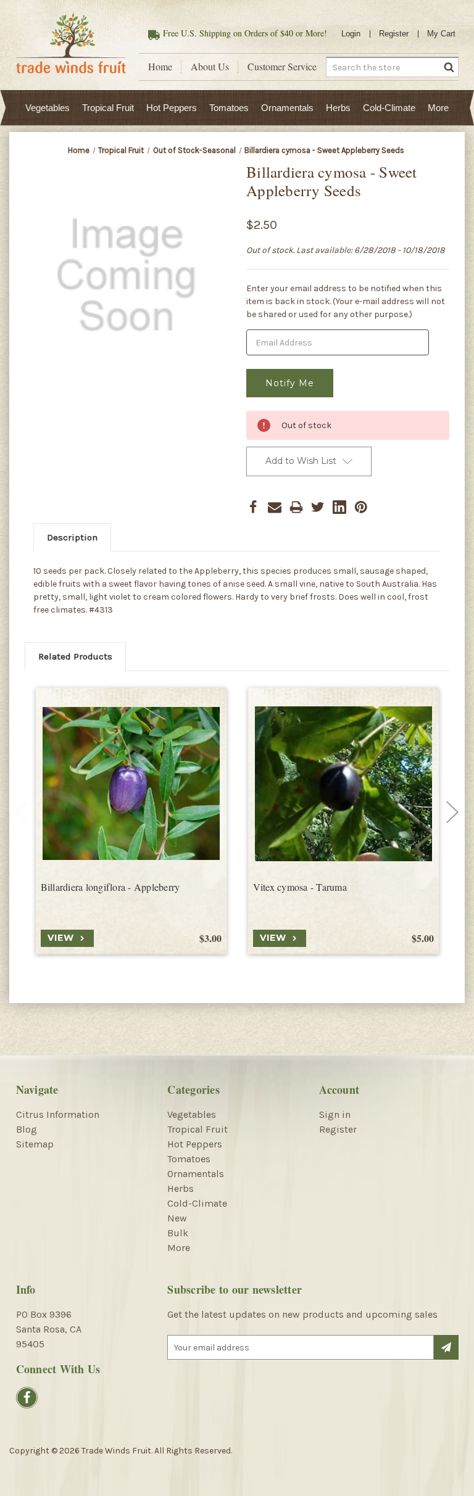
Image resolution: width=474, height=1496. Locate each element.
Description (72, 537)
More (438, 107)
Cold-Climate (389, 107)
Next (452, 812)
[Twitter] (318, 507)
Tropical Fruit (108, 107)
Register (394, 33)
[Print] (296, 507)
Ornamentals (287, 107)
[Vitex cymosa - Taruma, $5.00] (343, 783)
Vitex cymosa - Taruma (300, 887)
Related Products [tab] (75, 656)
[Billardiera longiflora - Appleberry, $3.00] (131, 783)
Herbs (338, 107)
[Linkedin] (339, 507)
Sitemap (35, 1144)
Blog (26, 1129)
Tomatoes (229, 107)
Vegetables (47, 107)
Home (160, 66)
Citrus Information (57, 1114)
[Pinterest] (361, 507)
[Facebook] (253, 507)
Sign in (335, 1114)
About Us (210, 66)
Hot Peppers (171, 107)
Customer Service (282, 66)
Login (350, 33)
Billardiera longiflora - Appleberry (110, 887)
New (177, 1218)
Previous (21, 812)
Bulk (177, 1233)
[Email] (274, 507)
